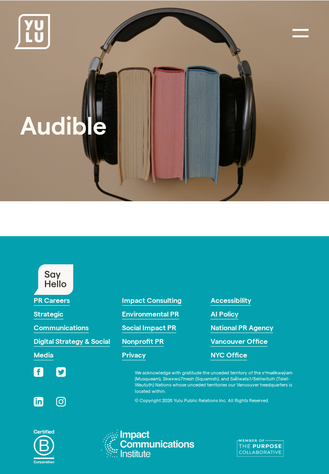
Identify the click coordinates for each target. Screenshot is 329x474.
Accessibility (231, 301)
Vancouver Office (239, 342)
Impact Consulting (151, 301)
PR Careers (52, 301)
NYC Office (229, 356)
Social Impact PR (149, 328)
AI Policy (224, 315)
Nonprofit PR (143, 342)
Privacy (134, 356)
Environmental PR (150, 315)
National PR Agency (242, 328)
